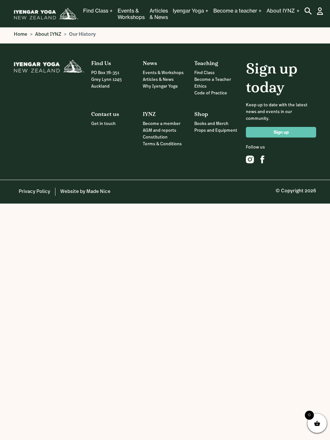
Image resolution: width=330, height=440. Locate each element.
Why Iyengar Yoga (160, 86)
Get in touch (103, 124)
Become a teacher (235, 10)
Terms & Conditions (162, 144)
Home (20, 34)
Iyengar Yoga (188, 10)
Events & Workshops (131, 13)
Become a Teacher (212, 80)
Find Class (95, 10)
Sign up (281, 132)
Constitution (155, 137)
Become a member (161, 124)
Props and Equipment (215, 131)
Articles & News (159, 13)
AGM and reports (159, 131)
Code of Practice (210, 93)
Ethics (200, 86)
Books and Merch (211, 124)
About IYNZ (281, 10)
